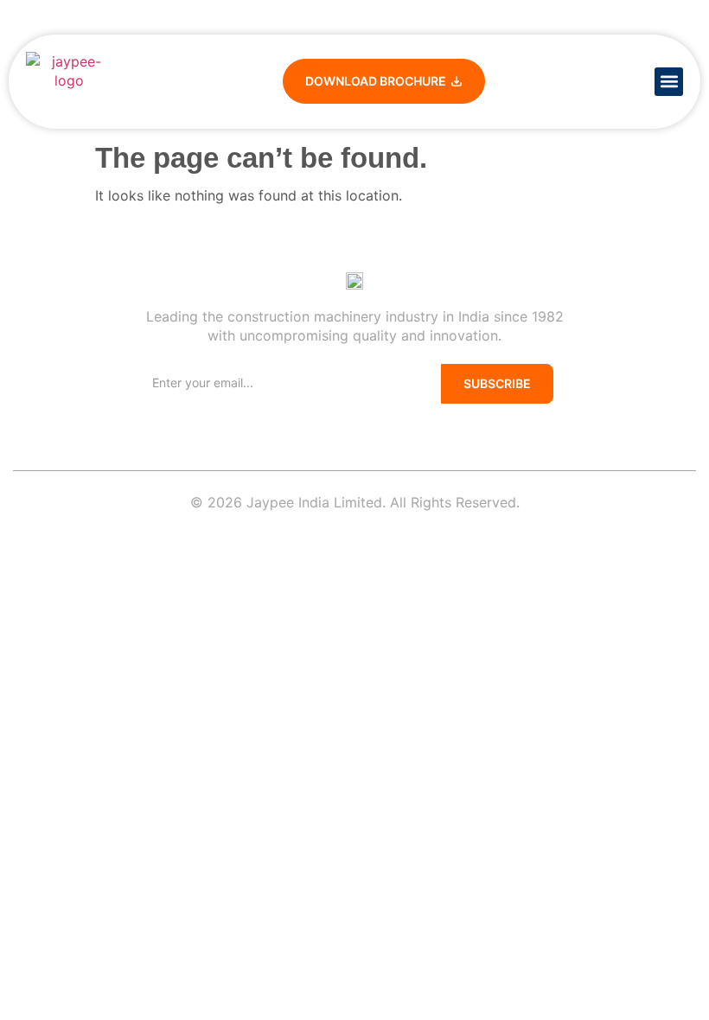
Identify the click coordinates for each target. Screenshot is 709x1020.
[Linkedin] (321, 429)
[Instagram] (411, 429)
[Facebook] (298, 429)
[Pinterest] (366, 429)
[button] (669, 81)
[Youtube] (343, 429)
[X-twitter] (388, 429)
